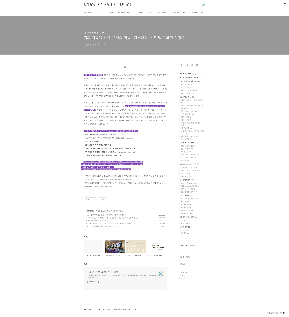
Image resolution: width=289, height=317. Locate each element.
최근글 (181, 257)
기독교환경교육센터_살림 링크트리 (125, 309)
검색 (198, 4)
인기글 (188, 257)
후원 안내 (185, 230)
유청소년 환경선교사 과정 (189, 183)
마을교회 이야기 (187, 149)
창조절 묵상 (186, 117)
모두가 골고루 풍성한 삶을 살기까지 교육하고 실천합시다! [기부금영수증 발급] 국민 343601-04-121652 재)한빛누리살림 (122, 276)
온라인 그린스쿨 (187, 173)
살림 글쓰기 (186, 207)
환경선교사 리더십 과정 (189, 167)
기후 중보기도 (186, 128)
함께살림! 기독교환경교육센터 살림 (108, 4)
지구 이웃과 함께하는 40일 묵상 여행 (193, 105)
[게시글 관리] (94, 199)
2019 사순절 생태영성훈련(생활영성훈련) (100, 226)
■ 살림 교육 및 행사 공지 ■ (191, 77)
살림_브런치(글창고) (103, 309)
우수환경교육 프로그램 (189, 164)
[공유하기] (92, 199)
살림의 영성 (90, 211)
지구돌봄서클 (186, 176)
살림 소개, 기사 (187, 84)
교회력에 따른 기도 (188, 136)
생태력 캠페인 (186, 160)
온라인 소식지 (186, 87)
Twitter (192, 245)
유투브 (197, 65)
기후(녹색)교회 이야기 (189, 143)
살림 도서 (185, 202)
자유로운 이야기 (187, 217)
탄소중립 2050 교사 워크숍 (190, 186)
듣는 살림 (185, 220)
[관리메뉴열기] (285, 4)
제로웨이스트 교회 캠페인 (190, 155)
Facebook (183, 245)
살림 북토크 (186, 205)
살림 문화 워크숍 (187, 213)
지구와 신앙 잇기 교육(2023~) (191, 170)
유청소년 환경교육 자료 (189, 192)
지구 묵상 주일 (186, 108)
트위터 (192, 65)
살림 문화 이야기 (187, 195)
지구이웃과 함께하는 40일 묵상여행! (98, 220)
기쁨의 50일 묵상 (187, 114)
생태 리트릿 (186, 139)
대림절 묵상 (186, 120)
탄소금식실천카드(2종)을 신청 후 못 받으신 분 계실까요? (105, 215)
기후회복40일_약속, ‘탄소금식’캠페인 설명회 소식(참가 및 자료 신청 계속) (110, 218)
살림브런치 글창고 (144, 12)
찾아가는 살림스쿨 (188, 189)
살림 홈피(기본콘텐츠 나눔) (119, 12)
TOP (203, 310)
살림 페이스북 (197, 12)
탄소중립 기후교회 (188, 146)
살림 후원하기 (89, 12)
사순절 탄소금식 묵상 (103, 211)
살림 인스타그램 (179, 12)
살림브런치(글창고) (187, 93)
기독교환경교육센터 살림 (189, 81)
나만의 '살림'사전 (187, 223)
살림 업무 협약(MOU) (189, 90)
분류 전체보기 (186, 73)
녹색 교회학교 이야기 (188, 180)
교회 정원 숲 (186, 152)
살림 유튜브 (162, 12)
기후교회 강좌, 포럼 (188, 158)
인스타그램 (187, 65)
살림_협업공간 (88, 309)
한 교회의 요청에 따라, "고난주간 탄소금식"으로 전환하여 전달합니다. (109, 223)
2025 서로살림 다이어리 (189, 199)
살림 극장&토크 (187, 210)
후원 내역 (185, 233)
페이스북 (181, 65)
